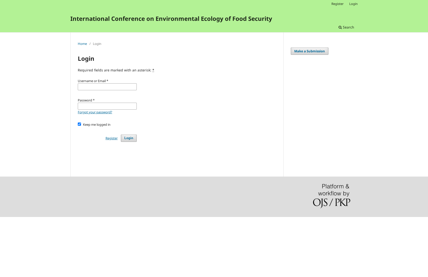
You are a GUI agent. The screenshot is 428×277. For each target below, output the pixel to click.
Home (82, 43)
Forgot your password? (95, 112)
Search (348, 27)
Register (337, 3)
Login (353, 3)
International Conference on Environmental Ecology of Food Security (171, 18)
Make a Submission (309, 51)
